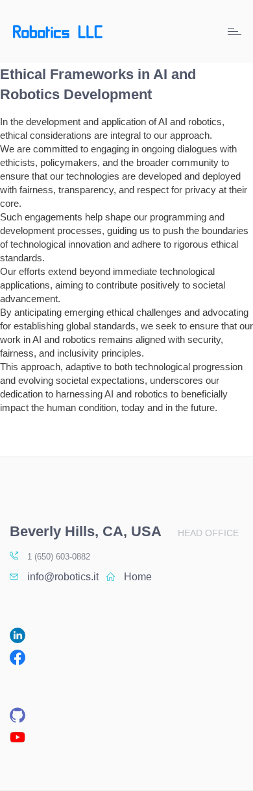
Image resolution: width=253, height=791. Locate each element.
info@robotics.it (63, 576)
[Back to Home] (57, 31)
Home (138, 576)
